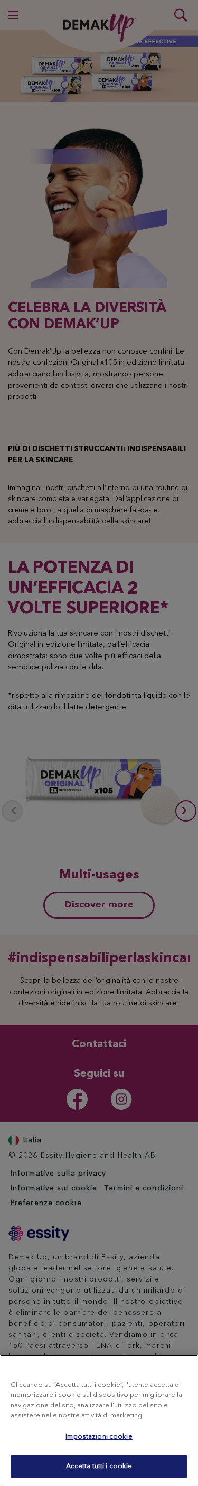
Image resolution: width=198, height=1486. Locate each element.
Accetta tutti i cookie (99, 1466)
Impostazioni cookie (98, 1436)
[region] (99, 1420)
